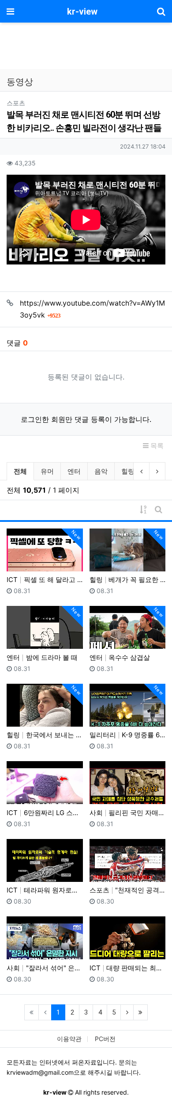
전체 (20, 471)
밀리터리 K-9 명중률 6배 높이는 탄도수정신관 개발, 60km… (128, 735)
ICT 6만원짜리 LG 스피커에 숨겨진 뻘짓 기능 (45, 812)
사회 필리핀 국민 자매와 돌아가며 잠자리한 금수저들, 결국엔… (128, 812)
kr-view (82, 11)
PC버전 (105, 1038)
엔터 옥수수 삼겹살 (120, 657)
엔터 (74, 471)
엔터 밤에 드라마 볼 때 (42, 657)
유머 (47, 471)
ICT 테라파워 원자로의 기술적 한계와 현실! (45, 890)
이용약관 (69, 1038)
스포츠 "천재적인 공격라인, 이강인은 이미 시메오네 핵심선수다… (128, 890)
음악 (101, 471)
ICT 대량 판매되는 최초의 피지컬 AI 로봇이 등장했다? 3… (128, 968)
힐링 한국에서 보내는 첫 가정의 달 (45, 735)
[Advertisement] (86, 47)
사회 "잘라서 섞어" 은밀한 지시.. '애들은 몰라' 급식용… (45, 968)
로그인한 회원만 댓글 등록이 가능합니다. (86, 419)
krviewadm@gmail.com (40, 1072)
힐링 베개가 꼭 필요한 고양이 (128, 579)
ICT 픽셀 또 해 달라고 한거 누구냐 (45, 579)
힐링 (128, 471)
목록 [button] (156, 445)
